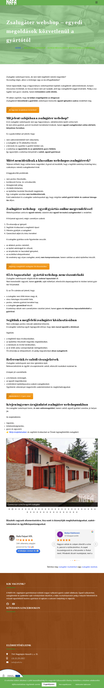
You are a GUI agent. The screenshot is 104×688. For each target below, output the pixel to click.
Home (18, 48)
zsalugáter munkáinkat (67, 567)
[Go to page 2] (74, 560)
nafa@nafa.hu (16, 662)
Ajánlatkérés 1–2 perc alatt (20, 396)
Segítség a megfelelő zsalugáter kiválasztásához (28, 266)
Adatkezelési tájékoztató (83, 684)
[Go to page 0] (70, 560)
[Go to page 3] (76, 560)
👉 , (16, 432)
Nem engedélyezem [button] (65, 684)
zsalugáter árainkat (89, 567)
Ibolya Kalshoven (72, 533)
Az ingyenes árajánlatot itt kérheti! (23, 110)
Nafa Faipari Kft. (24, 536)
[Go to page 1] (72, 560)
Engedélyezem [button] (49, 684)
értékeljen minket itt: (27, 551)
